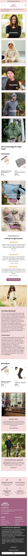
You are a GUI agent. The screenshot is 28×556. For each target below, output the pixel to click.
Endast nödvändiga (13, 550)
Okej (13, 553)
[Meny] (2, 5)
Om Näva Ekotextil (19, 518)
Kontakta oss (4, 523)
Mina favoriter (4, 525)
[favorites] (22, 5)
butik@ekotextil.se (5, 512)
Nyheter (17, 522)
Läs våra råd (13, 466)
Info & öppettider (13, 427)
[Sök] (4, 5)
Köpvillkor (3, 518)
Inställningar (13, 547)
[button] (24, 166)
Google (7, 493)
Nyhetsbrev (17, 523)
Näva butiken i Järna (19, 520)
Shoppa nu (13, 199)
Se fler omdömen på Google (13, 279)
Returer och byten (5, 520)
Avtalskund (17, 525)
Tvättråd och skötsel (5, 522)
